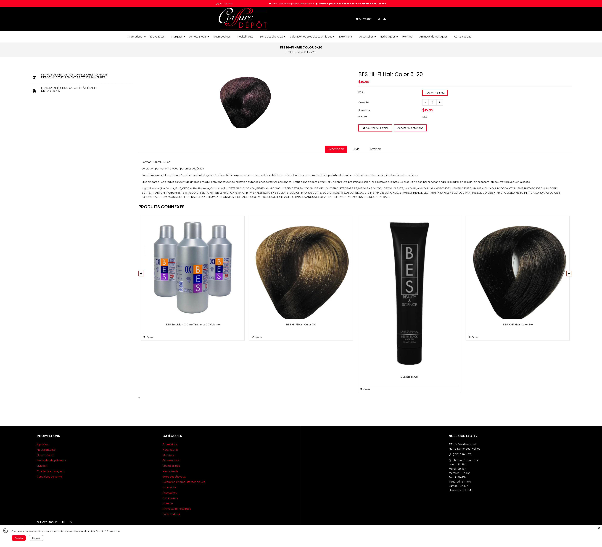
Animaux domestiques (177, 508)
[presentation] (138, 397)
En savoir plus (113, 531)
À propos (42, 444)
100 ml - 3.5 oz (435, 92)
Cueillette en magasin (50, 471)
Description (336, 149)
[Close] (598, 528)
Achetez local (171, 460)
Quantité (363, 102)
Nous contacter (46, 449)
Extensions (169, 487)
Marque (362, 116)
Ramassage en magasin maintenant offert (292, 3)
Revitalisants (170, 471)
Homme (168, 503)
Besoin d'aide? (45, 455)
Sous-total (364, 110)
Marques (168, 455)
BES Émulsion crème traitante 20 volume (193, 324)
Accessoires (170, 492)
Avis (356, 149)
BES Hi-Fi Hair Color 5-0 (518, 324)
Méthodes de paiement (51, 460)
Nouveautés (170, 449)
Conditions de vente (49, 476)
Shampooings (171, 465)
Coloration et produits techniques (184, 481)
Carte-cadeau (171, 514)
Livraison (375, 149)
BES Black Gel (409, 376)
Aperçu (149, 337)
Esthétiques (170, 498)
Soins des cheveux (174, 476)
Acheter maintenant (410, 127)
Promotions (170, 444)
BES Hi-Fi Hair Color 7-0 (301, 324)
